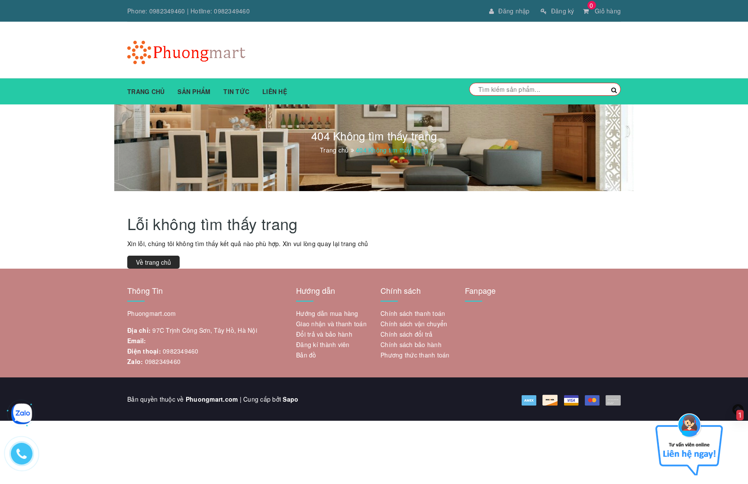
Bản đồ (306, 355)
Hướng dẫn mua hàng (327, 313)
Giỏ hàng (605, 10)
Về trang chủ (153, 262)
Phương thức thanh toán (415, 355)
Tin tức (236, 91)
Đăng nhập (513, 10)
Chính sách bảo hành (411, 344)
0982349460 (167, 10)
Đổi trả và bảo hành (324, 334)
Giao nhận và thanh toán (331, 323)
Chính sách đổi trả (406, 334)
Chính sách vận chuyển (413, 323)
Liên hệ (274, 91)
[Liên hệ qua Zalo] (21, 414)
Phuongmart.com (212, 399)
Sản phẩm (193, 91)
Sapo (290, 399)
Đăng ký (562, 10)
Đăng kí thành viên (323, 344)
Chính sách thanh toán (412, 313)
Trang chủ (145, 91)
